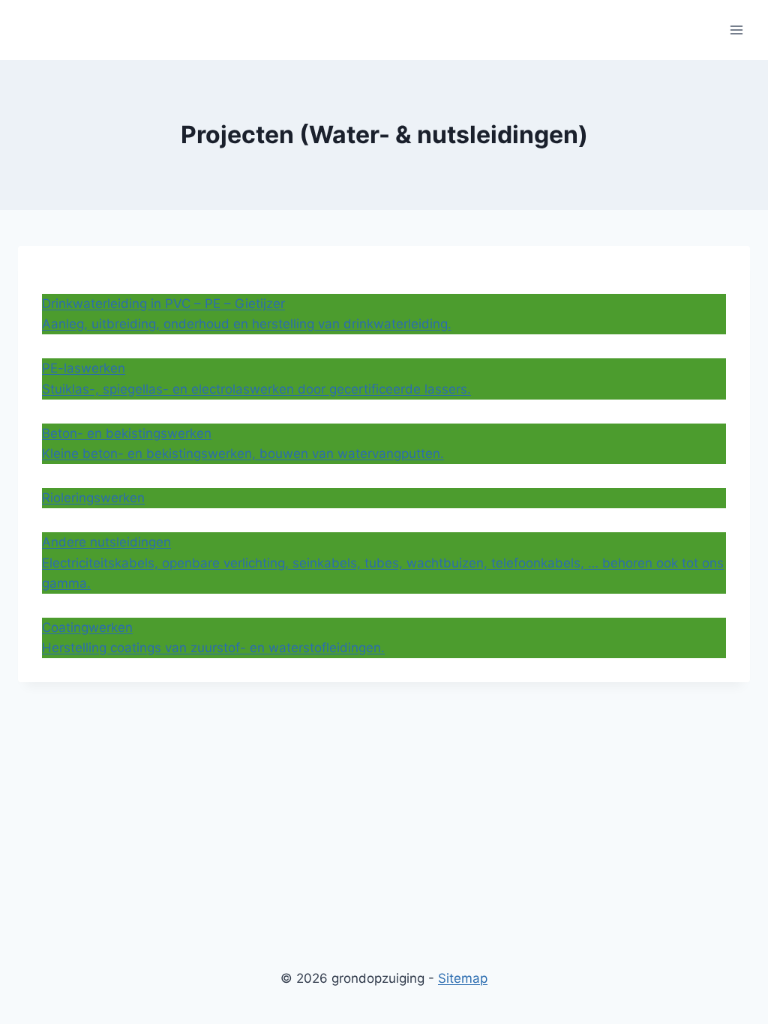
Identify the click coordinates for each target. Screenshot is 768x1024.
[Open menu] (736, 29)
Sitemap (463, 978)
